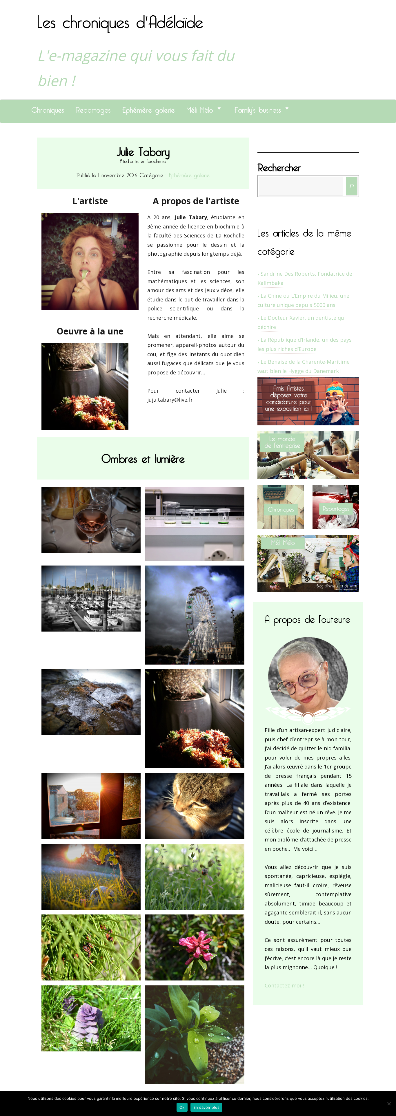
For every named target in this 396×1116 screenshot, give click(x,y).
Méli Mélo (199, 108)
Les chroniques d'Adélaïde (120, 18)
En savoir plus (206, 1107)
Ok (182, 1107)
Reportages (93, 108)
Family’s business (257, 108)
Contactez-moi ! (284, 985)
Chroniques (47, 108)
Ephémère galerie (148, 108)
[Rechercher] (351, 186)
